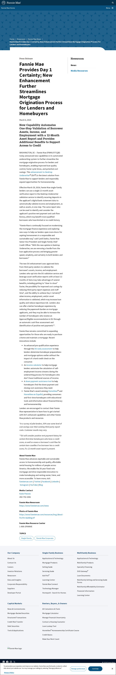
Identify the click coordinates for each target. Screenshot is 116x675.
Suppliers (11, 588)
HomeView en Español (33, 394)
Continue (95, 669)
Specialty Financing (84, 567)
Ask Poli (45, 575)
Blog (41, 485)
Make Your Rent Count (50, 639)
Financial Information (85, 591)
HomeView (52, 391)
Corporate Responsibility (17, 584)
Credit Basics (47, 635)
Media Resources (79, 70)
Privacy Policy (9, 673)
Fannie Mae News (34, 39)
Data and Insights (14, 580)
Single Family (26, 538)
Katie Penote (25, 493)
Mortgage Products (49, 563)
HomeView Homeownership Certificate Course (60, 630)
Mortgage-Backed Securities (18, 613)
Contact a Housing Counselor (53, 622)
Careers (10, 567)
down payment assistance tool (38, 381)
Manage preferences (78, 669)
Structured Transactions (16, 617)
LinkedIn (55, 481)
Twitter (37, 481)
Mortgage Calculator (50, 613)
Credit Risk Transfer (15, 622)
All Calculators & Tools (51, 609)
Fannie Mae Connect (50, 584)
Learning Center (48, 580)
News (73, 65)
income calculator (34, 365)
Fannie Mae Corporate (44, 538)
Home (12, 39)
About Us (10, 558)
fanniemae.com (26, 481)
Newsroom (21, 39)
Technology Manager (50, 588)
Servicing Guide (48, 571)
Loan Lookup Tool (49, 626)
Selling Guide (47, 567)
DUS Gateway (82, 571)
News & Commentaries (16, 609)
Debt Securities (13, 626)
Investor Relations (14, 571)
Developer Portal (14, 593)
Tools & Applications (15, 630)
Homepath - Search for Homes (54, 593)
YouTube (33, 485)
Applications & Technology (52, 558)
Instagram (24, 485)
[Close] (112, 668)
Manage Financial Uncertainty (53, 617)
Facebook (46, 481)
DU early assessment (43, 348)
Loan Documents (83, 575)
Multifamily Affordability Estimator (91, 586)
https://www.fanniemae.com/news (34, 505)
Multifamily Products (85, 563)
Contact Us (11, 563)
